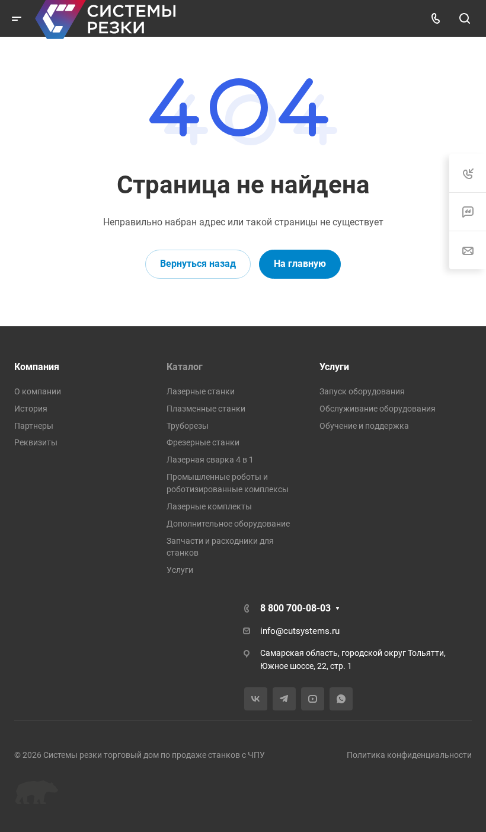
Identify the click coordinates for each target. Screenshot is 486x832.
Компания (36, 366)
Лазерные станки (201, 391)
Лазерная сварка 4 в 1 (210, 459)
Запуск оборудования (362, 391)
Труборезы (188, 426)
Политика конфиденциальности (409, 755)
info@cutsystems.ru (300, 631)
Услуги (180, 570)
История (30, 408)
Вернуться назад (198, 263)
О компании (37, 391)
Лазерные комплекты (209, 506)
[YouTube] (312, 698)
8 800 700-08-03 (295, 608)
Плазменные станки (206, 408)
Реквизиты (35, 442)
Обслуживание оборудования (377, 408)
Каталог (185, 366)
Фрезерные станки (203, 442)
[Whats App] (341, 698)
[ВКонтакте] (255, 698)
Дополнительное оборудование (228, 523)
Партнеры (33, 426)
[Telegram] (284, 698)
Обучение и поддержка (364, 426)
